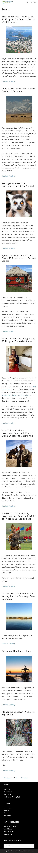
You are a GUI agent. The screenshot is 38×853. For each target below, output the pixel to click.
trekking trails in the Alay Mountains (15, 395)
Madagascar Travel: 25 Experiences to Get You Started (18, 184)
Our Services (8, 792)
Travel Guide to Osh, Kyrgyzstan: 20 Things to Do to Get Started (18, 340)
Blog (5, 813)
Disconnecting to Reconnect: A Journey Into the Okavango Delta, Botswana (19, 596)
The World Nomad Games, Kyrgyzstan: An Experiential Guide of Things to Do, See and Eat (19, 516)
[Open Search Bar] (27, 2)
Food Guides (8, 834)
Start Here (7, 810)
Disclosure (7, 797)
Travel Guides (8, 829)
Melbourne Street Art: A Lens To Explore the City (18, 713)
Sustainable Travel (10, 826)
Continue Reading (8, 81)
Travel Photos (8, 815)
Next (26, 778)
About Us (7, 789)
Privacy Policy (16, 797)
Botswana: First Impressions (16, 651)
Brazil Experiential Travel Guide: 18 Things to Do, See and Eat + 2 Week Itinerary (18, 19)
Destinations (8, 808)
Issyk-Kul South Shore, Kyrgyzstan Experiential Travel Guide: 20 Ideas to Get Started (17, 433)
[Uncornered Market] (7, 2)
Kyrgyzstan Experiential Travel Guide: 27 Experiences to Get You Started (19, 258)
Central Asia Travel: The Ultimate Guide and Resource (18, 90)
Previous (6, 778)
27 (22, 778)
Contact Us (7, 794)
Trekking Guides (9, 831)
